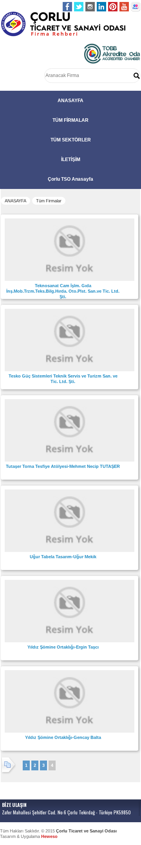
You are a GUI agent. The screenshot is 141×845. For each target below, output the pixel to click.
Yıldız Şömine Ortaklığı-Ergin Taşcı (63, 647)
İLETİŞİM (70, 159)
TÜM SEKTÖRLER (71, 140)
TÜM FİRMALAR (70, 120)
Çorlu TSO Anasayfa (70, 179)
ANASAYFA (70, 100)
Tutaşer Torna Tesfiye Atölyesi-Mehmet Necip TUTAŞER (63, 466)
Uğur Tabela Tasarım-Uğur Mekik (63, 556)
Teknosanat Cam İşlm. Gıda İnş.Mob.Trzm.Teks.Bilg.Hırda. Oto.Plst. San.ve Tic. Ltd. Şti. (62, 291)
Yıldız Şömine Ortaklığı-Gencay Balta (63, 737)
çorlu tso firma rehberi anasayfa (63, 24)
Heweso (49, 836)
